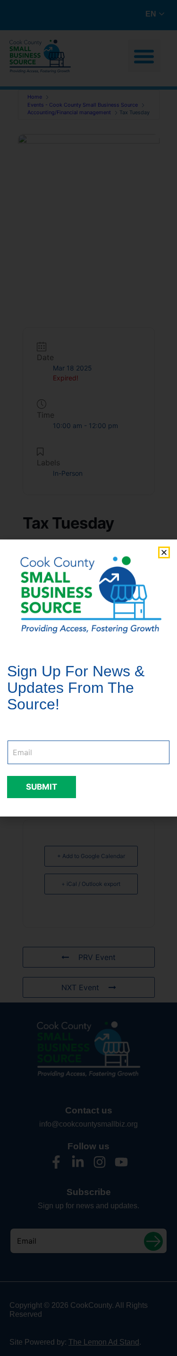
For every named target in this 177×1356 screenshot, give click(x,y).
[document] (88, 678)
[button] (164, 552)
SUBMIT (41, 787)
